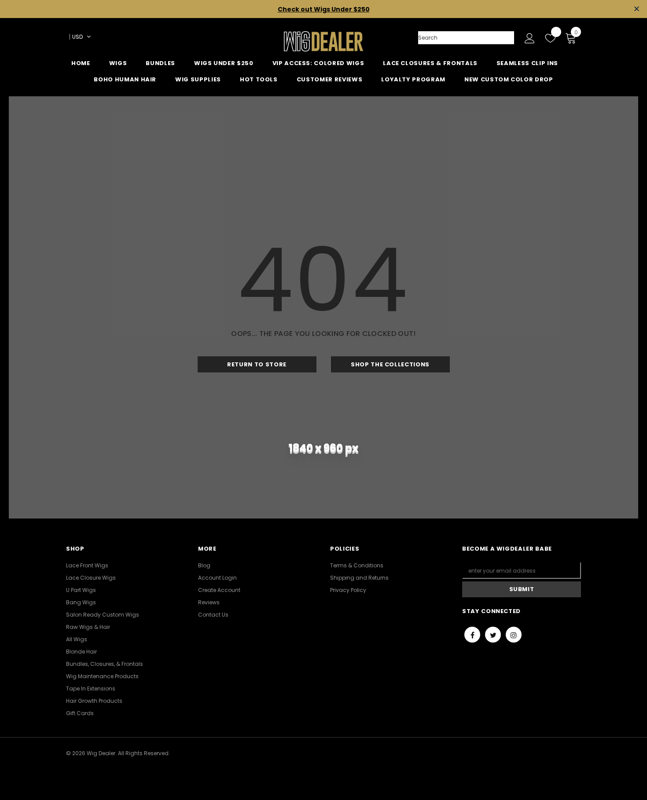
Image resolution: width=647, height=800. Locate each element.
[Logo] (323, 41)
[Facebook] (472, 635)
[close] (636, 9)
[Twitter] (493, 635)
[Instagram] (514, 635)
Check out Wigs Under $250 (324, 9)
